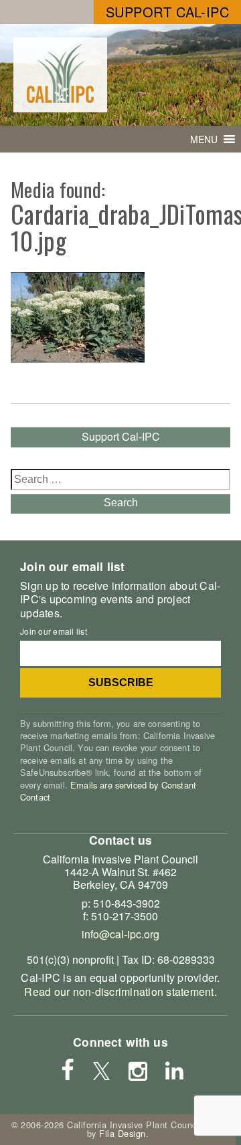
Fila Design (122, 1133)
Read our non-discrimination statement (119, 991)
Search (121, 502)
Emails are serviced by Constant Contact (108, 790)
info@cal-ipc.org (120, 934)
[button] (204, 139)
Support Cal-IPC (168, 11)
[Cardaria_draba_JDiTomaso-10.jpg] (78, 358)
